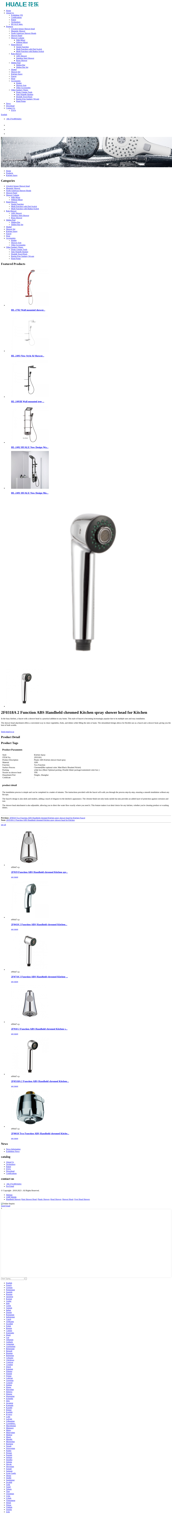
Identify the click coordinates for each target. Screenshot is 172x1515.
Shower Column (17, 38)
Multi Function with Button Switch (30, 51)
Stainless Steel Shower (25, 58)
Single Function (22, 47)
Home (8, 11)
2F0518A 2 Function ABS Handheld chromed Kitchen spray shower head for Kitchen (40, 820)
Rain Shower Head (29, 1199)
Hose (13, 79)
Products (9, 26)
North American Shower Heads (23, 33)
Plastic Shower (43, 1199)
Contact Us (10, 108)
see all (3, 825)
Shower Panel (16, 35)
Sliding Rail (16, 63)
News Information (13, 1149)
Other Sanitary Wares (19, 90)
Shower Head (67, 1199)
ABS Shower (21, 56)
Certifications (16, 17)
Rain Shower (16, 54)
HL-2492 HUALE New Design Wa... (29, 447)
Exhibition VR (17, 15)
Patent (13, 20)
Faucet (13, 76)
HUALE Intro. (17, 24)
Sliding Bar (20, 65)
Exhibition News (13, 1151)
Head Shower (55, 1199)
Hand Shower (16, 45)
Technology (16, 22)
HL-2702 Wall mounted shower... (28, 310)
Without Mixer (22, 42)
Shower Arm (21, 85)
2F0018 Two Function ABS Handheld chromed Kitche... (40, 1133)
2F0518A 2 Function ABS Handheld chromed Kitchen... (40, 1081)
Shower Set (15, 72)
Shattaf (14, 69)
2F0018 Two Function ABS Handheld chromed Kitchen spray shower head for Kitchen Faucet (47, 818)
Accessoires (16, 81)
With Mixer (20, 40)
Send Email (5, 1206)
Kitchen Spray (17, 74)
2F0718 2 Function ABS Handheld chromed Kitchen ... (39, 976)
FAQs (13, 110)
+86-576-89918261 (14, 119)
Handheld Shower (13, 1199)
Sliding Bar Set (22, 67)
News (8, 103)
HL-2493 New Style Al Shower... (27, 355)
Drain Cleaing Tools (24, 92)
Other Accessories (23, 88)
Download (10, 106)
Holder (19, 83)
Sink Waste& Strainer (24, 94)
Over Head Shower (82, 1199)
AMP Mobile (11, 1197)
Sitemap (9, 1195)
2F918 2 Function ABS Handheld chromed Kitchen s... (39, 1029)
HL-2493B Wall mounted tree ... (27, 401)
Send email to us (7, 732)
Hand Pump (21, 101)
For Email (10, 1186)
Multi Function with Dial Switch (29, 49)
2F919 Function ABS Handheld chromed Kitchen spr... (39, 872)
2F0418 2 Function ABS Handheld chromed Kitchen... (39, 924)
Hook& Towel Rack (24, 97)
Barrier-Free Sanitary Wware (27, 99)
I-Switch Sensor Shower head (23, 29)
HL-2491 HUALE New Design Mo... (29, 493)
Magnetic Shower (18, 31)
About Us (10, 13)
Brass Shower (21, 60)
